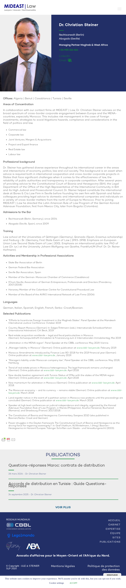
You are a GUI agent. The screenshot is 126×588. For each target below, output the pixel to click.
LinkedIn (64, 56)
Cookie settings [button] (56, 583)
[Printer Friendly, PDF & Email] (8, 439)
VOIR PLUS (63, 507)
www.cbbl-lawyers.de (88, 348)
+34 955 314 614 (68, 50)
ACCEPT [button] (73, 583)
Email (62, 60)
